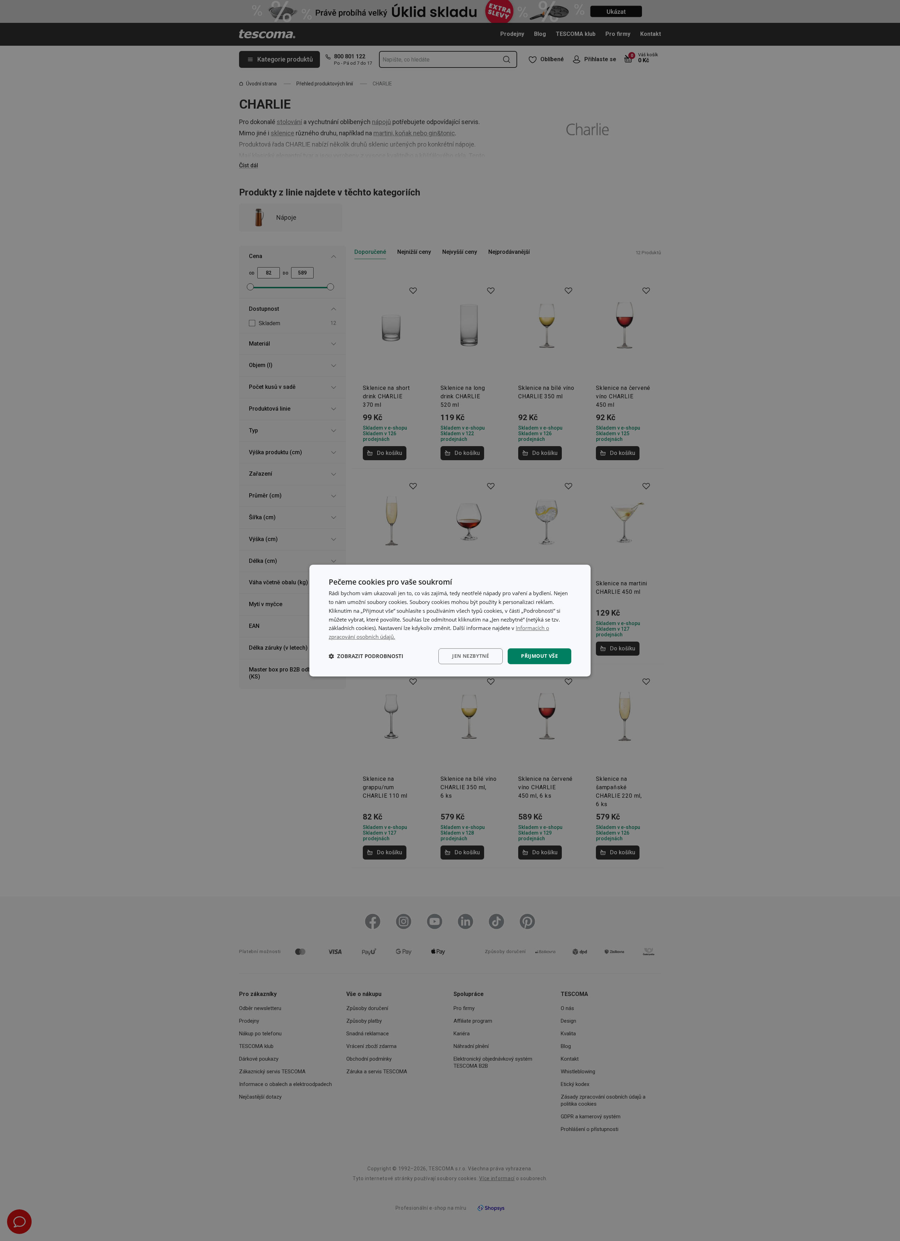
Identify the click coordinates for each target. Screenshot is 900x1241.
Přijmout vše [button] (539, 655)
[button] (366, 656)
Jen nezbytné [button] (470, 655)
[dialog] (450, 620)
